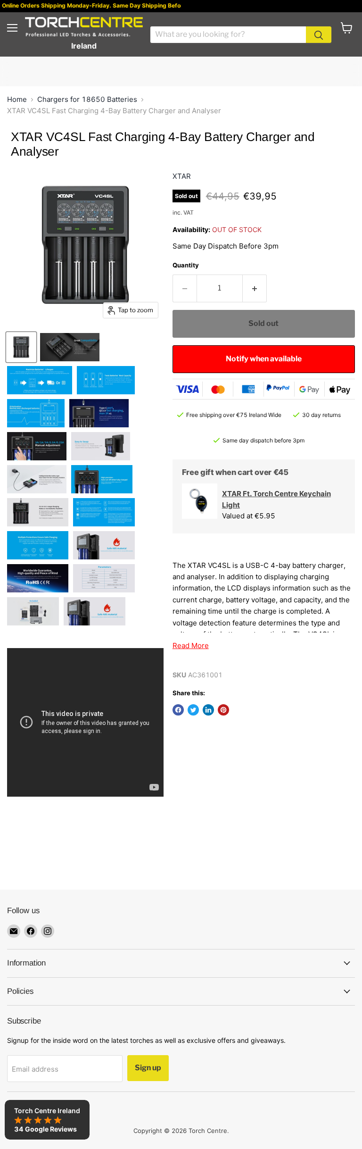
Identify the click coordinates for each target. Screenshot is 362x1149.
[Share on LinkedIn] (208, 710)
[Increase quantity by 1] (255, 288)
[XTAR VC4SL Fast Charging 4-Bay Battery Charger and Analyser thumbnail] (21, 347)
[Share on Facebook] (178, 710)
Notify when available (264, 358)
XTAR (182, 176)
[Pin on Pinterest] (223, 710)
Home (17, 99)
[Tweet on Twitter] (193, 710)
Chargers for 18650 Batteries (87, 99)
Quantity (186, 265)
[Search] (318, 34)
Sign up (148, 1067)
